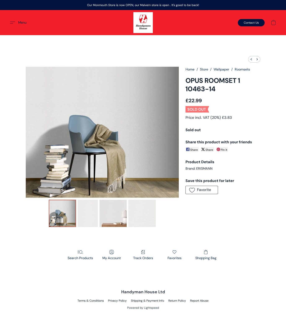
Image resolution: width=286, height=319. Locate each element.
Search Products (80, 258)
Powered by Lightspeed (143, 308)
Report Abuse (199, 300)
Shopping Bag (205, 258)
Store (204, 69)
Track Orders (143, 258)
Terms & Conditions (90, 300)
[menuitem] (251, 59)
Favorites (174, 258)
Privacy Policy (117, 300)
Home (190, 69)
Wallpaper (221, 69)
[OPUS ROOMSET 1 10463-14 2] (113, 213)
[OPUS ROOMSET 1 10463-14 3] (142, 213)
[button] (143, 22)
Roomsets (242, 69)
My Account (111, 258)
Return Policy (177, 300)
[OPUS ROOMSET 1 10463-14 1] (88, 213)
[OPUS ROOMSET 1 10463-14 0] (62, 213)
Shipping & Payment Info (147, 300)
